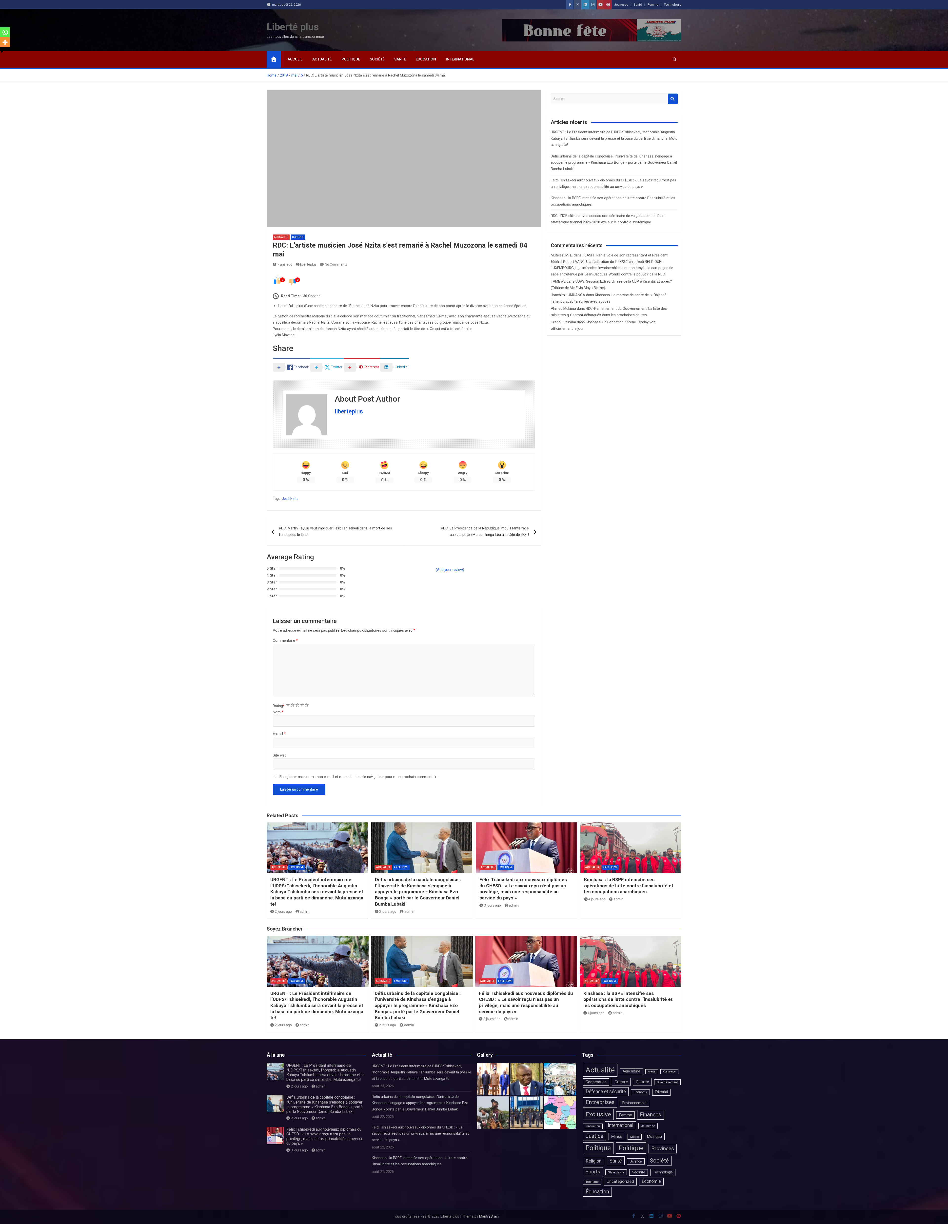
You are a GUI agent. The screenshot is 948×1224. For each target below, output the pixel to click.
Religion (594, 1161)
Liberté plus (293, 27)
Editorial (661, 1092)
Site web (280, 755)
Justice (594, 1136)
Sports (593, 1172)
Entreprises (600, 1102)
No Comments (336, 264)
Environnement (634, 1103)
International (460, 59)
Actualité (322, 59)
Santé (638, 4)
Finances (650, 1114)
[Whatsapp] (5, 32)
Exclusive (297, 867)
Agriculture (631, 1071)
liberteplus (308, 264)
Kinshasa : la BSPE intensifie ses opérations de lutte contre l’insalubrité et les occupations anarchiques (628, 885)
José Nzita (290, 499)
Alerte (651, 1071)
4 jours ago (596, 899)
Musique (654, 1136)
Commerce (669, 1071)
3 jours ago (492, 905)
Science (636, 1161)
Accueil (295, 59)
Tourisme (592, 1182)
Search (673, 99)
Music (634, 1137)
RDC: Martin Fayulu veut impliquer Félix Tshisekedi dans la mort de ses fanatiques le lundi (335, 531)
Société (377, 59)
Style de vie (616, 1172)
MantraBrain (489, 1216)
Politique (350, 59)
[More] (5, 42)
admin (305, 911)
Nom (278, 712)
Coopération (596, 1082)
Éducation (426, 59)
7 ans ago (284, 264)
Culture (298, 237)
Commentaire (285, 640)
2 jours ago (283, 911)
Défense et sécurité (606, 1091)
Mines (616, 1136)
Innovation (593, 1126)
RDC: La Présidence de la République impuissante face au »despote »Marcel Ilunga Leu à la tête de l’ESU (485, 531)
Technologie (672, 4)
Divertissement (667, 1082)
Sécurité (638, 1172)
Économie (651, 1181)
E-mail (279, 733)
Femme (653, 4)
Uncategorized (620, 1181)
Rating (279, 706)
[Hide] (2, 52)
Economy (640, 1092)
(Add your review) (450, 569)
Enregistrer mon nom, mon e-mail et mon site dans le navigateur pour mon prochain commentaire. (359, 777)
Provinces (662, 1148)
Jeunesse (621, 4)
